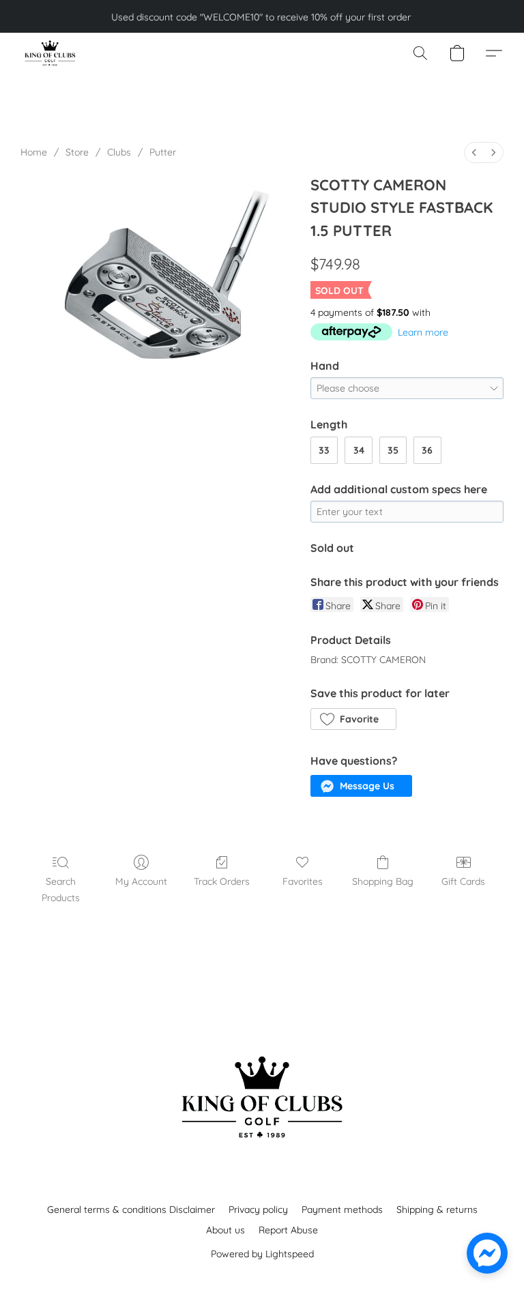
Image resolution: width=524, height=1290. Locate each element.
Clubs (119, 152)
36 (427, 450)
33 (324, 450)
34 (358, 450)
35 (393, 450)
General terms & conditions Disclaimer (131, 1209)
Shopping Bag (382, 881)
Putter (162, 152)
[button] (49, 53)
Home (33, 152)
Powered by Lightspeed (262, 1254)
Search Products (61, 889)
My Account (141, 881)
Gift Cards (463, 881)
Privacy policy (258, 1209)
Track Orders (222, 881)
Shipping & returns (437, 1209)
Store (77, 152)
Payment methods (342, 1209)
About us (225, 1230)
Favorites (302, 881)
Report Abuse (288, 1230)
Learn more (423, 332)
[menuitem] (474, 152)
